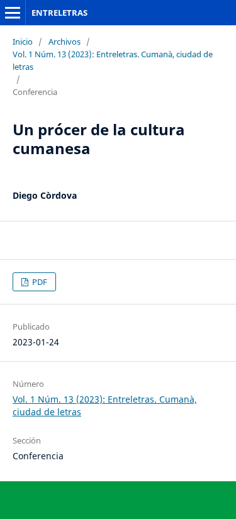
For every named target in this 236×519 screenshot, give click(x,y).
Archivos (64, 41)
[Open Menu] (12, 12)
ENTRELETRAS (59, 12)
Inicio (23, 41)
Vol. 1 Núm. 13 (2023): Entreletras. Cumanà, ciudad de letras (113, 60)
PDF (38, 281)
